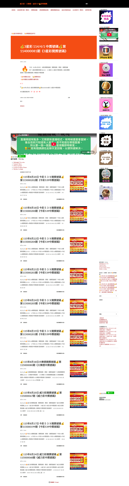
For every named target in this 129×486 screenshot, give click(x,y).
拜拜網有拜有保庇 (103, 321)
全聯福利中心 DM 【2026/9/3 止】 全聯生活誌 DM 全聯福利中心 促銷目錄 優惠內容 (108, 341)
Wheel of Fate (17, 166)
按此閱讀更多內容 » (61, 199)
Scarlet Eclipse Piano (20, 167)
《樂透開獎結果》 (44, 10)
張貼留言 (22, 106)
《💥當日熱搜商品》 (17, 33)
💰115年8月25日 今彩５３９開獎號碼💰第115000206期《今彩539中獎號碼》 (108, 281)
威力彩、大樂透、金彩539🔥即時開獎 (33, 4)
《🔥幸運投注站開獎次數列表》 (29, 79)
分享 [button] (69, 97)
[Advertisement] (51, 21)
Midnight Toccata (19, 162)
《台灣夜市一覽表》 (78, 10)
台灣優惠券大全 (103, 319)
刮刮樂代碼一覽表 (103, 322)
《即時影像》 (88, 10)
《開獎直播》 (34, 10)
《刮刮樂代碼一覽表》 (23, 10)
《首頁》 (13, 10)
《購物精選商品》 (55, 10)
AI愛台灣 (101, 318)
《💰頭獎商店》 (36, 77)
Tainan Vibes (17, 164)
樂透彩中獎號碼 (30, 97)
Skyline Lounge (18, 169)
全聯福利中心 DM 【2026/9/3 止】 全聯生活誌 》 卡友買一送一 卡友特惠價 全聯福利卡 (108, 336)
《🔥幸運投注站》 (25, 77)
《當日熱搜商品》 (66, 10)
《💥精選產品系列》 (30, 33)
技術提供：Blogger (54, 482)
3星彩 (25, 97)
